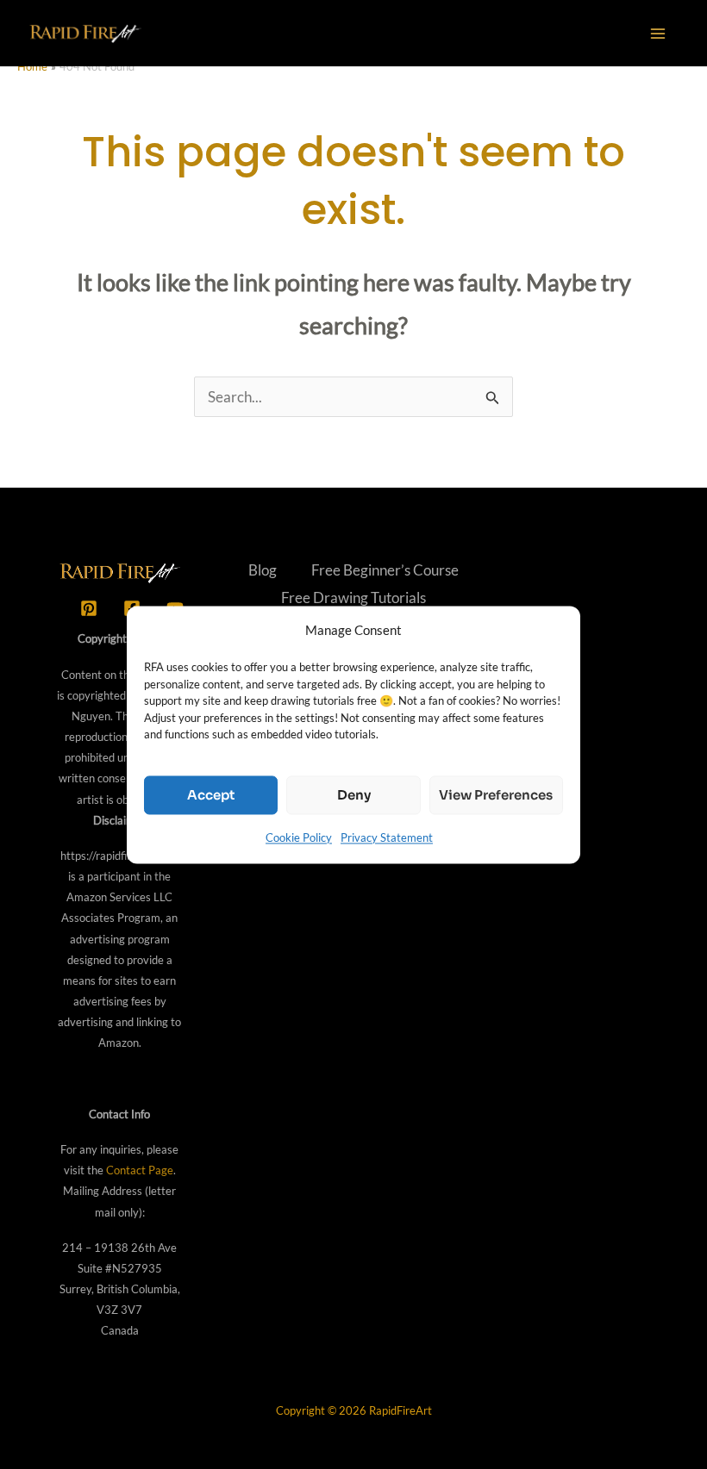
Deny (354, 795)
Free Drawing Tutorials (353, 597)
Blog (262, 570)
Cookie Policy (299, 837)
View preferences (496, 795)
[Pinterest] (88, 608)
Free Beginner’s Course (385, 570)
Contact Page (139, 1170)
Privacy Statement (387, 837)
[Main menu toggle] (659, 33)
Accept (211, 795)
